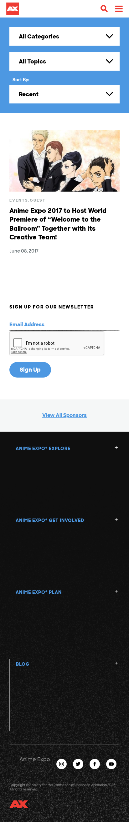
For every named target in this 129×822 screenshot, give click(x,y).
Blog (22, 664)
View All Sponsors (64, 415)
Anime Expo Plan (39, 592)
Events (18, 200)
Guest (38, 200)
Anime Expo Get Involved (50, 520)
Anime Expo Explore (43, 448)
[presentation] (57, 343)
